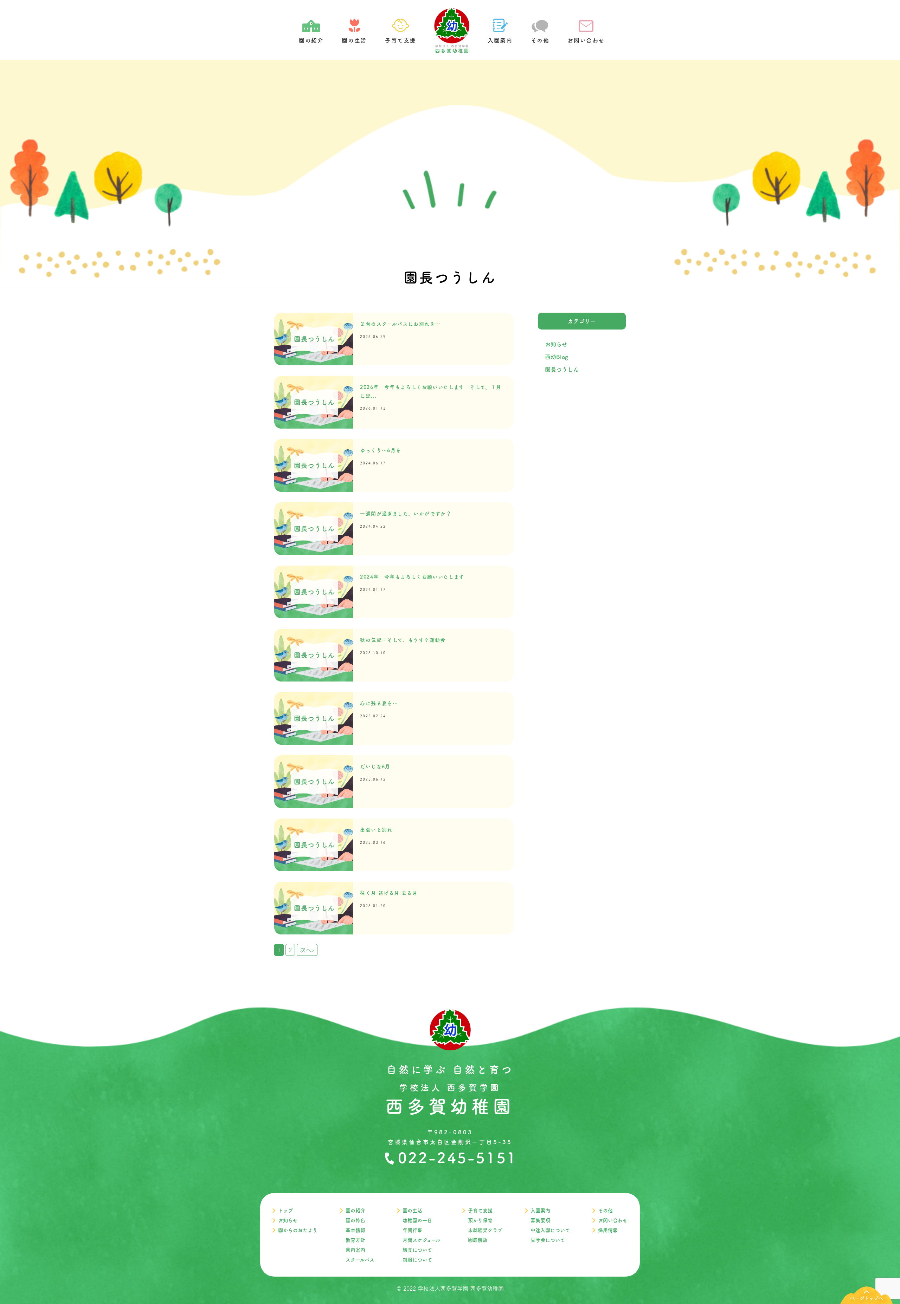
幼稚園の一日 (417, 1220)
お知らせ (556, 344)
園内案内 (355, 1249)
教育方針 (355, 1240)
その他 (605, 1210)
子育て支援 (480, 1210)
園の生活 (412, 1210)
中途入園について (550, 1230)
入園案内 (540, 1210)
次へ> (307, 950)
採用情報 (608, 1230)
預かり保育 (480, 1220)
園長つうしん (562, 369)
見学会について (548, 1240)
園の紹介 (355, 1210)
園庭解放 (478, 1240)
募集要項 (540, 1220)
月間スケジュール (421, 1240)
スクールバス (360, 1259)
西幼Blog (556, 357)
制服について (417, 1259)
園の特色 (355, 1220)
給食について (417, 1249)
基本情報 (355, 1230)
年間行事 (412, 1230)
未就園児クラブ (485, 1230)
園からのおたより (297, 1230)
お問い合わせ (613, 1220)
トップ (285, 1210)
